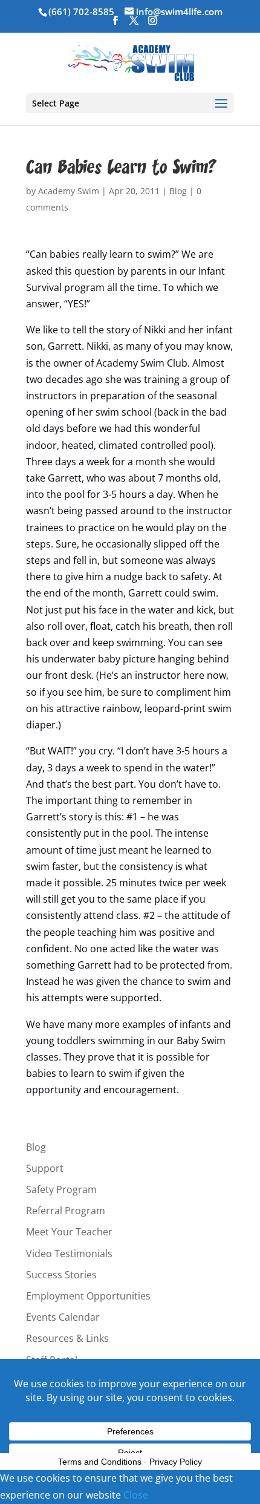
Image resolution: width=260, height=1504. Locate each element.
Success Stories (61, 1274)
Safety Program (61, 1189)
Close (135, 1495)
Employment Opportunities (88, 1296)
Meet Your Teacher (69, 1231)
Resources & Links (67, 1338)
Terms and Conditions (99, 1461)
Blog (178, 191)
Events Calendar (63, 1317)
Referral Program (65, 1210)
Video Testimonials (69, 1253)
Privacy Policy (175, 1461)
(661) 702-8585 (81, 11)
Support (44, 1168)
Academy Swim (68, 191)
